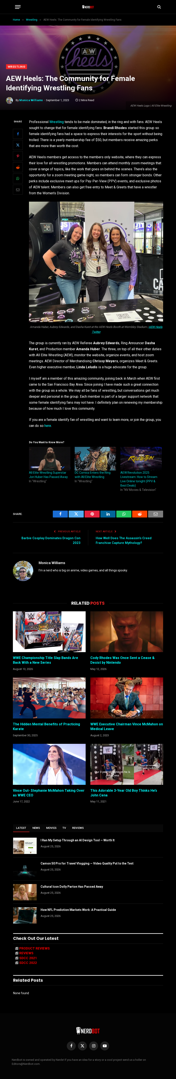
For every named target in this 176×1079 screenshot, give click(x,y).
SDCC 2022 (28, 963)
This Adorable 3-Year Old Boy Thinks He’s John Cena (123, 792)
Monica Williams (31, 100)
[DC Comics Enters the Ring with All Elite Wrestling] (95, 458)
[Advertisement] (88, 32)
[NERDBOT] (88, 7)
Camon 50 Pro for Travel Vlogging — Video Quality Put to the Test (87, 863)
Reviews (78, 827)
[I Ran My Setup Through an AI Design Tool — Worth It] (25, 846)
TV (64, 827)
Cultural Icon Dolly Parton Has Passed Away (72, 886)
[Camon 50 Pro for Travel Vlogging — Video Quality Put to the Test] (25, 869)
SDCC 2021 (28, 958)
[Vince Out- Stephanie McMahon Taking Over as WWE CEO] (49, 764)
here (47, 426)
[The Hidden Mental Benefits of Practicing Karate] (49, 697)
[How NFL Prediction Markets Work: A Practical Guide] (25, 915)
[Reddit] (18, 167)
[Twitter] (18, 145)
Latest (21, 827)
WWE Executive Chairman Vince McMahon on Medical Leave (126, 726)
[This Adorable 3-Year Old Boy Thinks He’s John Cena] (126, 764)
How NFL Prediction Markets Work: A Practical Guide (78, 910)
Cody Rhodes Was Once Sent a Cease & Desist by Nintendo (122, 660)
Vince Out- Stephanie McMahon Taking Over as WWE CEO (49, 792)
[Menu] (18, 7)
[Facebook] (18, 134)
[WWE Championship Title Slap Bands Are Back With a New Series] (49, 631)
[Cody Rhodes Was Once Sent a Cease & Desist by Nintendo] (126, 631)
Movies (51, 827)
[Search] (158, 7)
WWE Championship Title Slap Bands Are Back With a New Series (45, 660)
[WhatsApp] (18, 178)
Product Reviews (34, 948)
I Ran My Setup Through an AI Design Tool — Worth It (78, 840)
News (36, 827)
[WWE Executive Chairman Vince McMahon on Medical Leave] (126, 697)
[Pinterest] (18, 156)
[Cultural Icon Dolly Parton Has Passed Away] (25, 892)
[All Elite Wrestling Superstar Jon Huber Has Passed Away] (49, 458)
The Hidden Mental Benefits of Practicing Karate (46, 726)
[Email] (18, 190)
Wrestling (16, 67)
